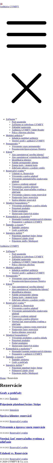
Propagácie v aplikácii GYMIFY (27, 222)
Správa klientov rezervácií (24, 200)
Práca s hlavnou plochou (23, 132)
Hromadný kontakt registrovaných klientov (32, 219)
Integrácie (14, 410)
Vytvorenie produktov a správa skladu (29, 205)
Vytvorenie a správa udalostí (25, 176)
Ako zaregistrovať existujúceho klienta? (30, 157)
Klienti (9, 152)
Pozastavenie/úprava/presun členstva (29, 149)
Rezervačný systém (15, 171)
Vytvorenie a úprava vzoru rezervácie (29, 194)
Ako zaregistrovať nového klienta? (28, 154)
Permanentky (12, 143)
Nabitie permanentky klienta (25, 162)
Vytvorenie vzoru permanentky (26, 146)
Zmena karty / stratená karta (25, 165)
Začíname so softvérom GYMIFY (27, 124)
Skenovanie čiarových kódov (25, 213)
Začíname (10, 119)
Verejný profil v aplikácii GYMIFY (28, 140)
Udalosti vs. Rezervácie (23, 173)
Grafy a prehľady (20, 230)
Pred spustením (19, 122)
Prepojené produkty (21, 208)
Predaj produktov (20, 211)
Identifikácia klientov (21, 160)
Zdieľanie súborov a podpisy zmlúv (28, 168)
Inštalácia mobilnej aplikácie (25, 138)
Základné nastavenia (21, 127)
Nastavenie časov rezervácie (25, 197)
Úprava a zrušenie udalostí (24, 184)
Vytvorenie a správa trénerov (25, 186)
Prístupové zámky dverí (23, 238)
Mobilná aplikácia (14, 135)
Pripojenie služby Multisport (25, 241)
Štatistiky (14, 398)
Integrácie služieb (14, 233)
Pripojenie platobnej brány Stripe (27, 235)
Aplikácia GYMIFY (9, 6)
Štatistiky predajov (20, 227)
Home (3, 378)
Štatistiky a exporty (15, 225)
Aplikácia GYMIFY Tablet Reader (28, 130)
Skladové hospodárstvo (17, 203)
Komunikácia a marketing (18, 216)
